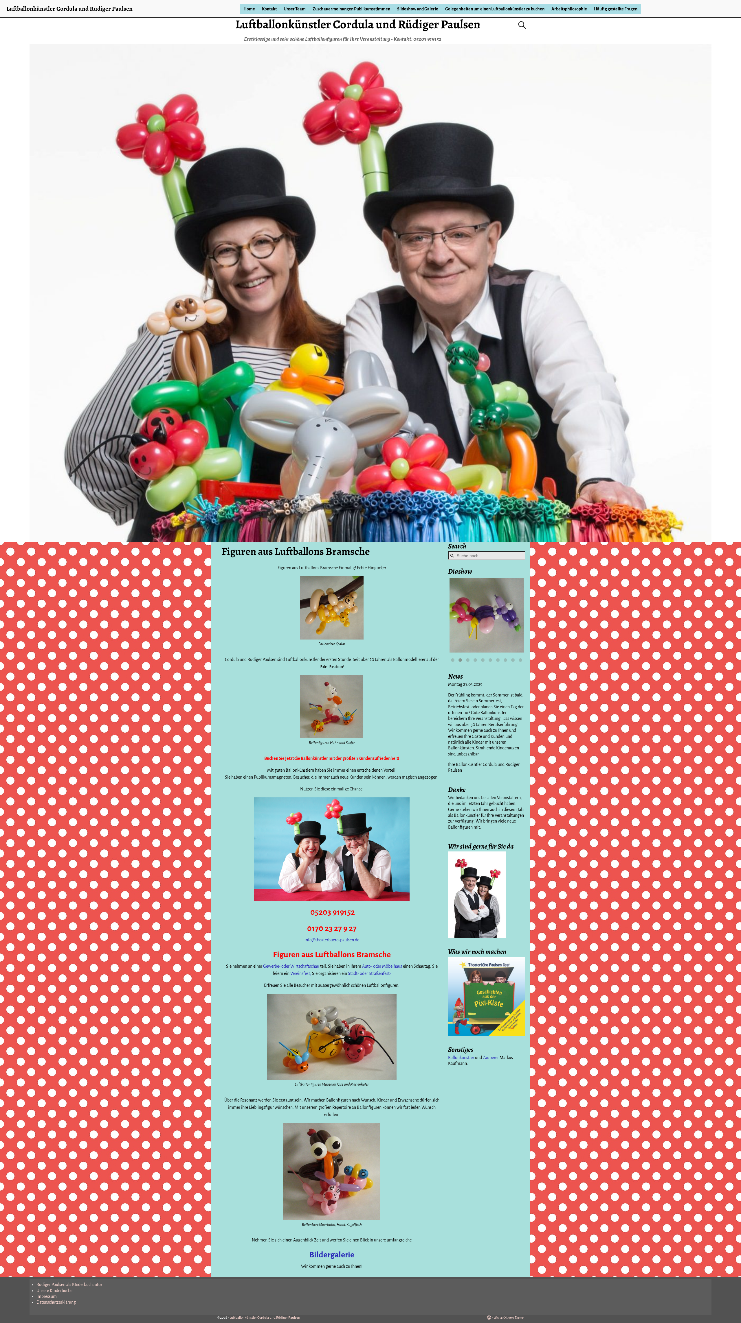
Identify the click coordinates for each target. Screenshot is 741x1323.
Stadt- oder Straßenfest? (369, 973)
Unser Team (295, 9)
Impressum (46, 1296)
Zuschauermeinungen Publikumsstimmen (351, 9)
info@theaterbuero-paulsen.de (332, 940)
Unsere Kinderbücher (55, 1290)
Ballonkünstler (461, 1057)
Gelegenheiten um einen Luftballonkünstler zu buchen (494, 9)
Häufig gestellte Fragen (615, 9)
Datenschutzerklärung (56, 1302)
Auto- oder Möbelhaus (382, 966)
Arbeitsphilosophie (569, 9)
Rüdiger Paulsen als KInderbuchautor (69, 1284)
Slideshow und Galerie (417, 9)
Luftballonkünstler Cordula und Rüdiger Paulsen (357, 24)
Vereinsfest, (300, 973)
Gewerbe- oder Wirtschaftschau (291, 966)
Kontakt (269, 9)
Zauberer (491, 1057)
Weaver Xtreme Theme (509, 1318)
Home (249, 9)
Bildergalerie (331, 1254)
